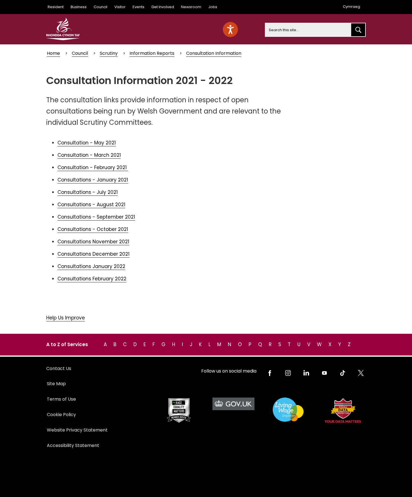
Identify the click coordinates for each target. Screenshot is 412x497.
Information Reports (151, 53)
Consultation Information (213, 53)
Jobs (212, 7)
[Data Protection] (343, 411)
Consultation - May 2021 (86, 142)
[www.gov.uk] (179, 411)
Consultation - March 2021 (89, 155)
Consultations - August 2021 (91, 204)
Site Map (56, 383)
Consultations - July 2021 (87, 192)
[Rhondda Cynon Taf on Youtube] (324, 373)
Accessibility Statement (73, 445)
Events (138, 7)
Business (79, 7)
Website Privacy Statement (77, 430)
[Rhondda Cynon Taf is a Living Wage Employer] (288, 410)
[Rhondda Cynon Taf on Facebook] (270, 373)
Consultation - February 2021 (92, 167)
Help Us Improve (65, 317)
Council (100, 7)
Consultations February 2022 (91, 278)
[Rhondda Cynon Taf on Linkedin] (306, 373)
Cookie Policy (61, 414)
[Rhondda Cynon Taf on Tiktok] (343, 373)
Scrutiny (109, 53)
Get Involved (162, 7)
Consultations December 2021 (93, 254)
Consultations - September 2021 (96, 217)
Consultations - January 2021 (92, 179)
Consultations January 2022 (91, 266)
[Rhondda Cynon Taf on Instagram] (288, 373)
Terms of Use (61, 399)
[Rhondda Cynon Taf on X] (361, 373)
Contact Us (58, 368)
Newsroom (191, 7)
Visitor (120, 7)
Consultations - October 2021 (92, 229)
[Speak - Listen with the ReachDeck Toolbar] (230, 29)
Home (53, 53)
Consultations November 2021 (93, 241)
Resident (56, 7)
